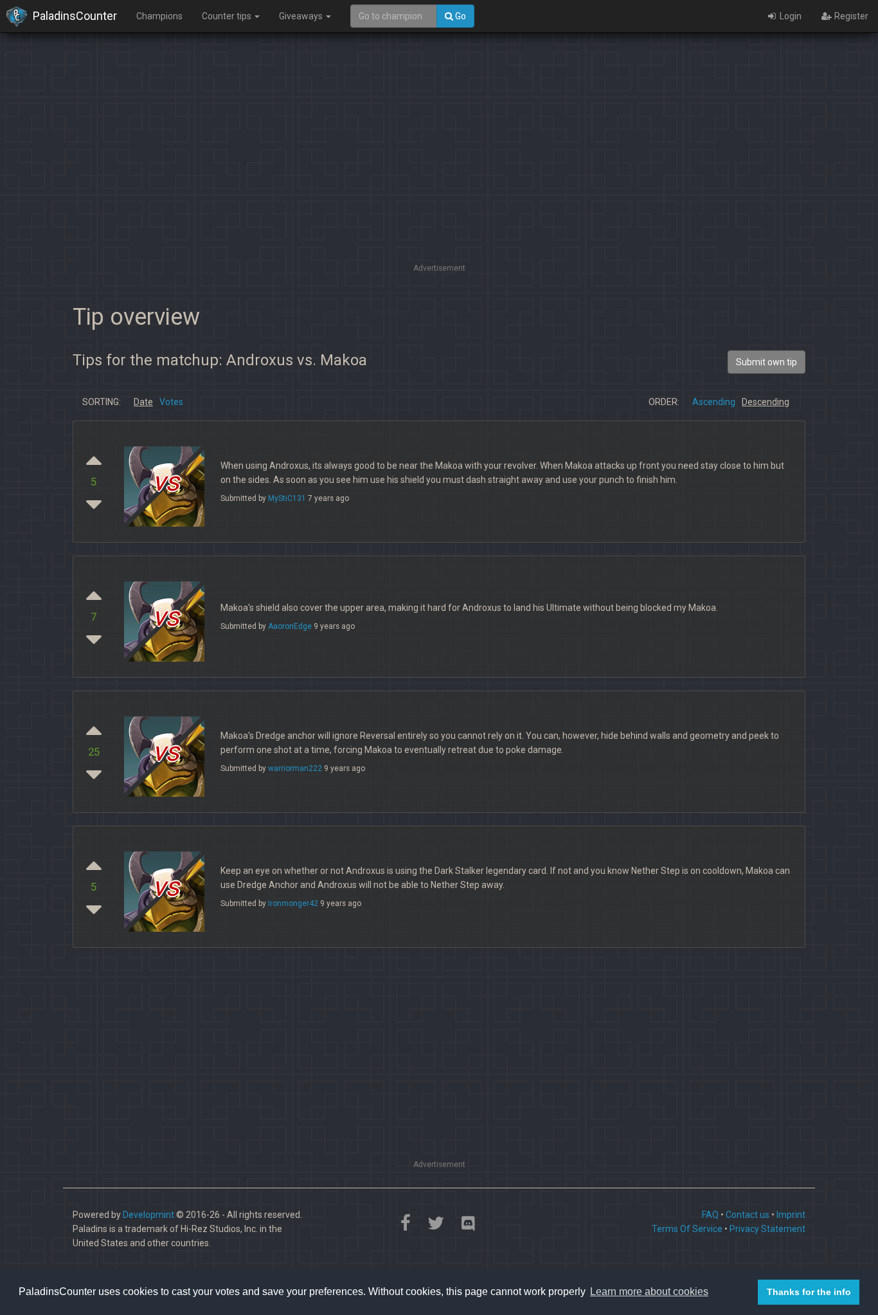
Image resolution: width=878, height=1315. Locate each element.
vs (165, 482)
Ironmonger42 (293, 903)
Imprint (790, 1215)
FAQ (710, 1215)
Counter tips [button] (227, 16)
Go (459, 16)
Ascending (713, 402)
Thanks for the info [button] (809, 1292)
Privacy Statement (767, 1229)
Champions (159, 16)
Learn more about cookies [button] (649, 1291)
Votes (171, 402)
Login (790, 16)
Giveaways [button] (302, 16)
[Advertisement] (439, 170)
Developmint (148, 1215)
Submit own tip (766, 362)
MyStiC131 (287, 498)
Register (850, 16)
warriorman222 (295, 768)
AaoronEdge (290, 626)
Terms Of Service (687, 1229)
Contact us (747, 1215)
